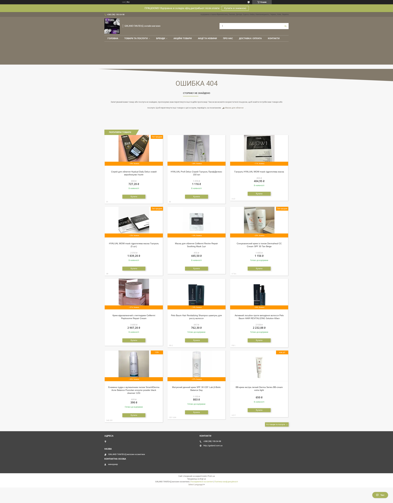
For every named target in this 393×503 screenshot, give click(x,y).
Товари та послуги (136, 38)
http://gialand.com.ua (212, 445)
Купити (134, 196)
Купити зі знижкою (235, 8)
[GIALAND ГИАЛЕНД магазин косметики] (112, 26)
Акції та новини (207, 38)
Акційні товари (182, 38)
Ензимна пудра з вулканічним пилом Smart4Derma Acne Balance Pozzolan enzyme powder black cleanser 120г (133, 390)
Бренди (160, 38)
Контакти (274, 38)
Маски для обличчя (234, 108)
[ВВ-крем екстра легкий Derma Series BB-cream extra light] (259, 366)
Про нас (228, 38)
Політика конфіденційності (226, 482)
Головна (112, 38)
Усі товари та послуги (275, 424)
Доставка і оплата (250, 38)
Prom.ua (211, 476)
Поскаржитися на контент (202, 482)
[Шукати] (285, 26)
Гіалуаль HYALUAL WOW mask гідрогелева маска (259, 171)
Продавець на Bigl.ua (196, 479)
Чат (382, 495)
